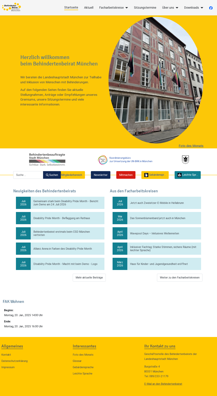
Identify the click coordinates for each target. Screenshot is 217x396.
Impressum (8, 367)
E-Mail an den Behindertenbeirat (163, 383)
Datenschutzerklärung (14, 361)
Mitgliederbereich (71, 175)
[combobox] (28, 175)
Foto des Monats (191, 146)
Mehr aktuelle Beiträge (89, 277)
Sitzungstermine (145, 7)
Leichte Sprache (82, 373)
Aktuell (88, 7)
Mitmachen (126, 175)
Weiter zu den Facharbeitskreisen (180, 277)
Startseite (71, 7)
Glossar (77, 361)
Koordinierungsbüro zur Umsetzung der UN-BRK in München (131, 159)
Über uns (168, 7)
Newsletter (100, 175)
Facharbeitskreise (111, 7)
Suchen (53, 175)
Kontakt (6, 354)
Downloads (191, 7)
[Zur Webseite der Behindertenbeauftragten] (47, 159)
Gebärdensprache (83, 367)
